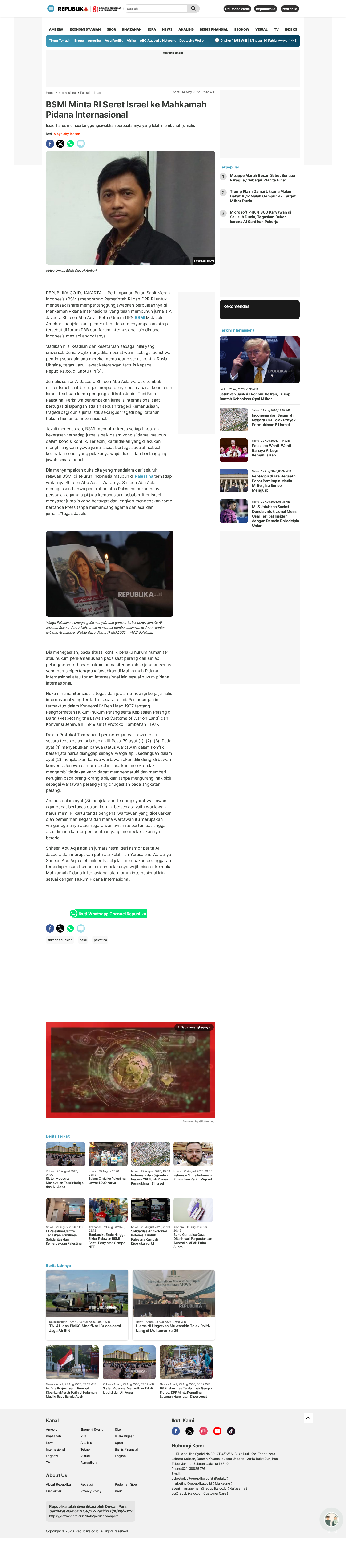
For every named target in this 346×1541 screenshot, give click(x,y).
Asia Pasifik (114, 40)
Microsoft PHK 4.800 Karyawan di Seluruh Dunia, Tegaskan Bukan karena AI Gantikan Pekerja (260, 217)
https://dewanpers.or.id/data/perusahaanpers (84, 1516)
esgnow (241, 29)
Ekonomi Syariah (85, 29)
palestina (100, 940)
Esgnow (52, 1456)
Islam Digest (124, 1436)
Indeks (291, 29)
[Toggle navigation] (51, 8)
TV (276, 29)
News (50, 1443)
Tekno (85, 1449)
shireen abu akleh (60, 940)
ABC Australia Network (158, 40)
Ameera (52, 1429)
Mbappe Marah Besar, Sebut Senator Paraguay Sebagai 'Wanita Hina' (263, 177)
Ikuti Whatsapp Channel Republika (112, 914)
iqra (152, 29)
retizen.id (289, 9)
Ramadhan (88, 1462)
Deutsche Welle (237, 9)
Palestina (144, 476)
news (167, 29)
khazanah (131, 29)
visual (261, 29)
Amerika (94, 40)
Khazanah (53, 1436)
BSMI (140, 317)
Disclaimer (53, 1491)
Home (50, 93)
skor (111, 29)
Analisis (86, 1443)
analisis (185, 29)
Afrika (131, 40)
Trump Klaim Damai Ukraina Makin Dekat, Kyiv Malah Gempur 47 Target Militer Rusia (263, 196)
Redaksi (86, 1484)
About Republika (58, 1484)
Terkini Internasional (237, 330)
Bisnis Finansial (214, 29)
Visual (85, 1456)
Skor (118, 1429)
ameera (56, 29)
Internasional (67, 93)
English (120, 1456)
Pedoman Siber (126, 1484)
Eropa (79, 40)
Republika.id (265, 9)
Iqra (83, 1436)
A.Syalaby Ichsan (67, 134)
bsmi (83, 940)
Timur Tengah (60, 40)
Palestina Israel (90, 93)
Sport (119, 1443)
